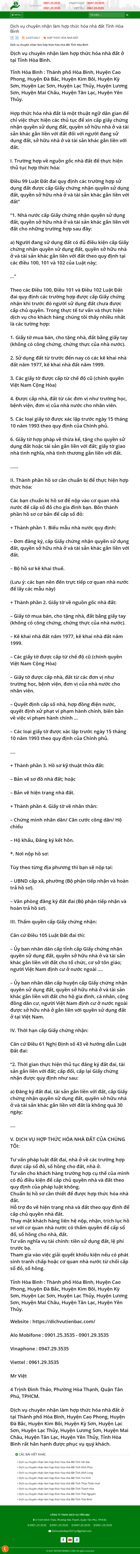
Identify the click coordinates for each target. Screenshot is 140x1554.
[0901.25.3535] (5, 1549)
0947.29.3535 (86, 3)
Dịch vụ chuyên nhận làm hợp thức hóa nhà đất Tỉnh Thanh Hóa (56, 1488)
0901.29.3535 (52, 8)
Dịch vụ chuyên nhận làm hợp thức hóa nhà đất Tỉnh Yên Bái (54, 1462)
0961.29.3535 (89, 8)
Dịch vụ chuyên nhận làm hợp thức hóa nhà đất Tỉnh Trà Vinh (55, 1478)
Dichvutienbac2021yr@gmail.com (72, 1531)
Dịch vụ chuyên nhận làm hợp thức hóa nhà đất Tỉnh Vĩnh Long (56, 1472)
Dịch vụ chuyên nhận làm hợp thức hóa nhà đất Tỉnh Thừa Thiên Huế (59, 1483)
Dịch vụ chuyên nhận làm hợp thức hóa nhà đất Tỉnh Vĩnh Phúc (56, 1467)
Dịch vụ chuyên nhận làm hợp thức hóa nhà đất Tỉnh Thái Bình (55, 1499)
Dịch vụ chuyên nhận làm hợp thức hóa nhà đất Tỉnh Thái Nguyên (57, 1494)
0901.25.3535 (52, 3)
